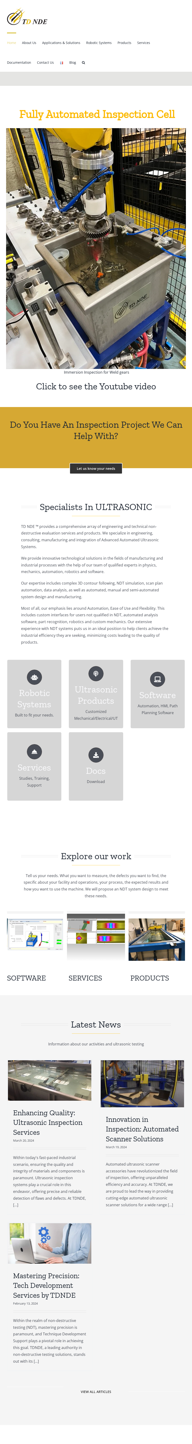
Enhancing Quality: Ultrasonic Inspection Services (47, 1122)
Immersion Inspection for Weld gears (96, 372)
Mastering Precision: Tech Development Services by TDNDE (46, 1285)
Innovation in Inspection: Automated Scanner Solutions (142, 1129)
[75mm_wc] (96, 920)
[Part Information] (35, 920)
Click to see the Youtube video (96, 386)
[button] (83, 62)
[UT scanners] (157, 920)
